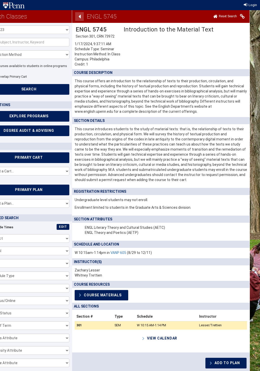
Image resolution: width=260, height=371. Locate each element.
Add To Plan (227, 363)
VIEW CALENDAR (162, 338)
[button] (101, 295)
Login (252, 5)
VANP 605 (118, 253)
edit (63, 227)
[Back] (79, 16)
